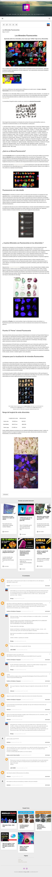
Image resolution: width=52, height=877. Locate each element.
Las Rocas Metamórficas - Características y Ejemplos (41, 826)
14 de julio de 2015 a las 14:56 (15, 585)
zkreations (21, 871)
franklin (8, 585)
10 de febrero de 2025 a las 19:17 (17, 785)
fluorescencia (6, 98)
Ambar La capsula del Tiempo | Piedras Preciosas (42, 552)
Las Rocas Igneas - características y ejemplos (24, 826)
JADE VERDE (13, 649)
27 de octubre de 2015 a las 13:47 (27, 611)
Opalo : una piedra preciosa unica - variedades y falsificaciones (24, 848)
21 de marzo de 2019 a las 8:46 (16, 719)
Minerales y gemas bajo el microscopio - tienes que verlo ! (43, 518)
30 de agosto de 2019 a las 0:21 (25, 755)
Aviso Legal (20, 860)
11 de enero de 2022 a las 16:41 (21, 649)
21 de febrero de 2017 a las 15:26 (27, 699)
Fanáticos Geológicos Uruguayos (14, 611)
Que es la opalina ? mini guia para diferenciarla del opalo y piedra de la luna (9, 845)
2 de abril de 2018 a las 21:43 (16, 709)
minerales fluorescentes (19, 164)
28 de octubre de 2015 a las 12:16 (20, 669)
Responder (47, 585)
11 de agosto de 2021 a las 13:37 (17, 776)
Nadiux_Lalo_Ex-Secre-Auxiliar (13, 755)
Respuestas (49, 580)
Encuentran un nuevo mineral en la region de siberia (8, 518)
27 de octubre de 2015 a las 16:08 (27, 659)
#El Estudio (5, 494)
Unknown (12, 691)
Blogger (25, 871)
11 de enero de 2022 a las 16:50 (21, 768)
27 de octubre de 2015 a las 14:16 (20, 641)
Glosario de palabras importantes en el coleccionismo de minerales (25, 553)
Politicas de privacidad (22, 862)
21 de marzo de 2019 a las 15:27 (20, 733)
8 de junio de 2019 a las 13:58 (16, 742)
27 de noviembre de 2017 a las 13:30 (21, 691)
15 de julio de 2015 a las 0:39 (19, 598)
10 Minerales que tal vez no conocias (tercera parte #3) (26, 519)
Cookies (19, 859)
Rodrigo (12, 598)
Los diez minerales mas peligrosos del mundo (9, 551)
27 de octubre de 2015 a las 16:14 (27, 681)
